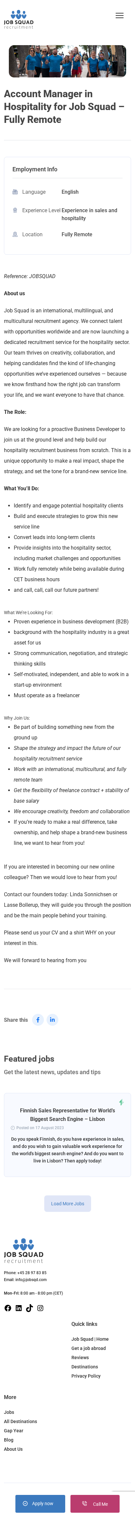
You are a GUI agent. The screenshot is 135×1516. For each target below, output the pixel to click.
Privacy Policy (86, 1376)
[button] (120, 15)
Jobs (9, 1412)
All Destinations (20, 1421)
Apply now (42, 1503)
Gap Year (13, 1430)
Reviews (80, 1357)
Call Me (100, 1504)
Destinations (84, 1366)
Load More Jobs (67, 1203)
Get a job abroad (88, 1348)
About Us (13, 1449)
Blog (8, 1440)
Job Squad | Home (90, 1339)
